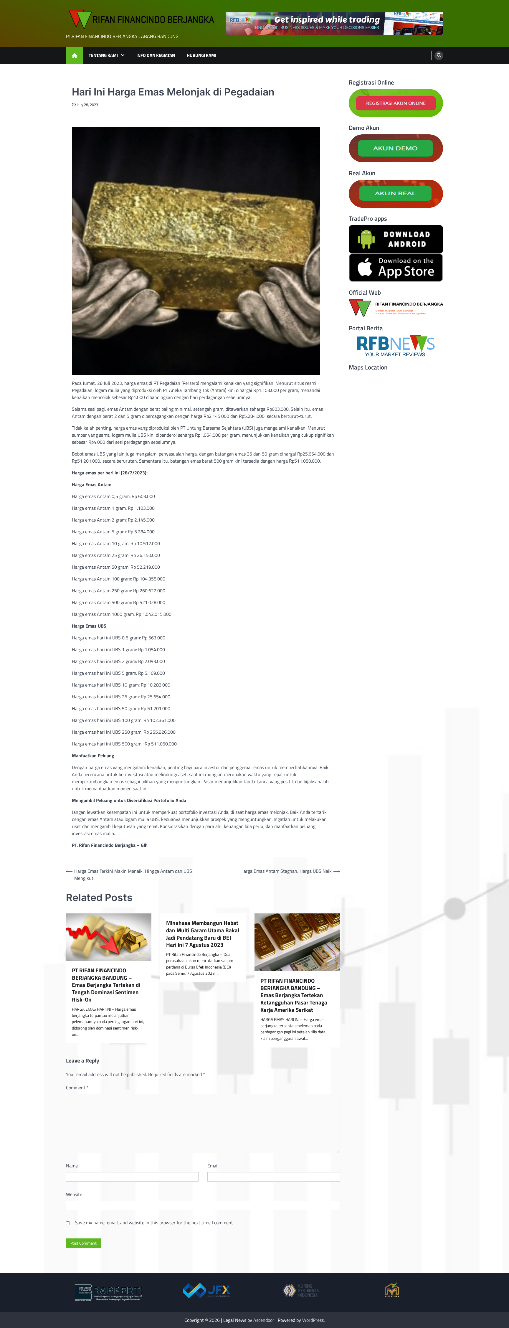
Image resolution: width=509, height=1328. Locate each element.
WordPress (313, 1320)
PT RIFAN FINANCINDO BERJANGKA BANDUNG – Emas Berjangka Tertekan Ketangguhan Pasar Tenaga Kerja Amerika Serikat (293, 995)
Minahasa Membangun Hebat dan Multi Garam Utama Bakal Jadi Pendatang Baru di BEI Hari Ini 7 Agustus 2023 (202, 933)
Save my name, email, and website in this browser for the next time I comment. (154, 1222)
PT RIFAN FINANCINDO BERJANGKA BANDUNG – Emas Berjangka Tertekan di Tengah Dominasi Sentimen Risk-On (106, 985)
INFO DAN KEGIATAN (155, 55)
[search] (438, 55)
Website (74, 1194)
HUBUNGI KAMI (201, 55)
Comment (77, 1087)
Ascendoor (263, 1320)
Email (213, 1165)
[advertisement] (334, 23)
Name (72, 1165)
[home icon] (74, 55)
